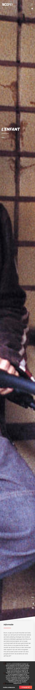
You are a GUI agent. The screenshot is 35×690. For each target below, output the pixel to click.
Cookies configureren (9, 687)
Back (2, 137)
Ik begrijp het (26, 687)
